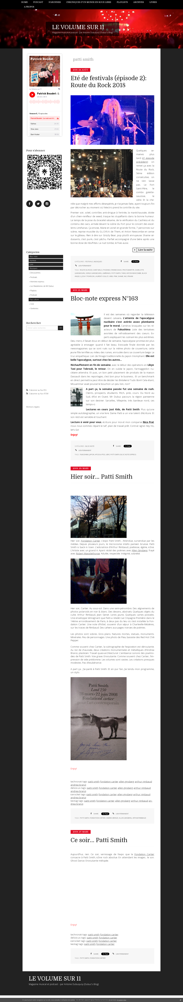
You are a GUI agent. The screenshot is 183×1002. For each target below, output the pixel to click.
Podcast (38, 2)
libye (108, 454)
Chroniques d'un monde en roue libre (88, 2)
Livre (31, 264)
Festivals (33, 277)
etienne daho (116, 270)
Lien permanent (84, 266)
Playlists (122, 2)
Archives (138, 2)
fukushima (84, 454)
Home (24, 2)
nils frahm (128, 276)
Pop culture (34, 299)
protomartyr (128, 270)
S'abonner (55, 2)
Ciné (32, 304)
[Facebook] (29, 203)
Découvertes (35, 273)
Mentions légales (33, 407)
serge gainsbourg (94, 273)
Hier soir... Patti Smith (101, 476)
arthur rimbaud (143, 781)
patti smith (116, 273)
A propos (29, 7)
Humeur (33, 260)
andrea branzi (78, 784)
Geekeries (34, 308)
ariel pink (113, 276)
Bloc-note (33, 256)
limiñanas (106, 273)
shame (120, 276)
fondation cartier (109, 781)
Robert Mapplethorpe (88, 553)
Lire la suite (145, 250)
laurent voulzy (102, 276)
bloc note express (128, 454)
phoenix (106, 270)
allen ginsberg (126, 781)
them (123, 273)
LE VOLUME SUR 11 (78, 27)
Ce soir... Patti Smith (99, 840)
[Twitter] (38, 203)
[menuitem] (25, 2)
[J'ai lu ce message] (181, 1000)
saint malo (97, 270)
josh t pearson (88, 276)
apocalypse (100, 454)
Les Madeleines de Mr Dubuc (42, 286)
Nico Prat (148, 422)
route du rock (86, 270)
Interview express (37, 281)
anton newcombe (133, 273)
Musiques (33, 268)
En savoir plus (121, 1000)
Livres (153, 2)
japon (91, 454)
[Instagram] (47, 203)
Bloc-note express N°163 (104, 298)
